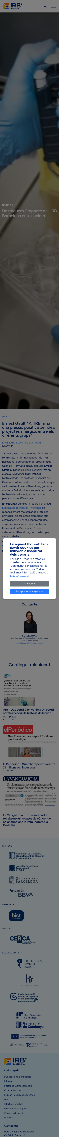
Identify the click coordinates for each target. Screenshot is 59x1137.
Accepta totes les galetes (29, 591)
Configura (29, 584)
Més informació (19, 576)
